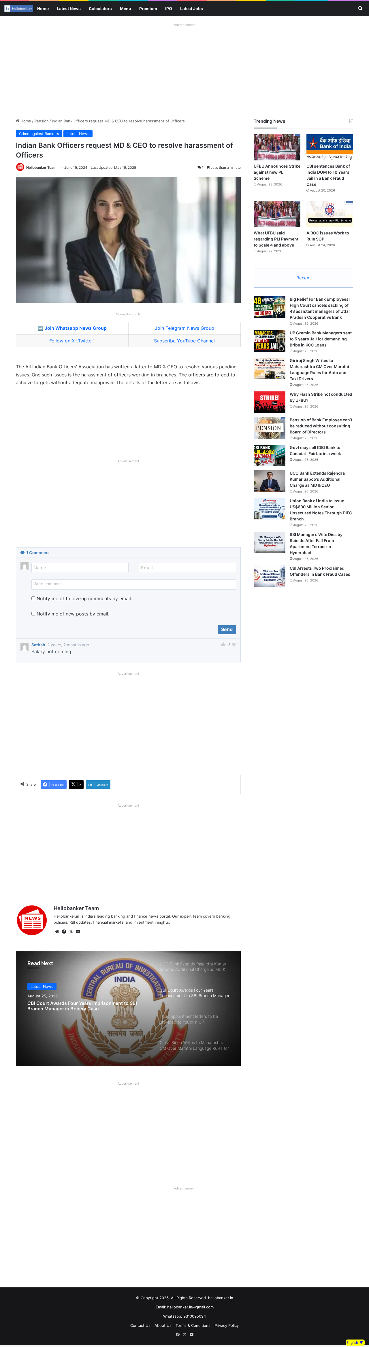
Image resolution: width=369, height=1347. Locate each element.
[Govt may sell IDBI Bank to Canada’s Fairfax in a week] (269, 455)
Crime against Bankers (39, 133)
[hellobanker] (18, 8)
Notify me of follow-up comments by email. (84, 598)
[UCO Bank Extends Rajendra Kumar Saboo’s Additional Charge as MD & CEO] (269, 481)
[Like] (223, 645)
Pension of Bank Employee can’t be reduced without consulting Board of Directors (321, 425)
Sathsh (38, 644)
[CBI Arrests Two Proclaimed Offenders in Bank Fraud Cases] (269, 576)
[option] (128, 1008)
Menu (125, 8)
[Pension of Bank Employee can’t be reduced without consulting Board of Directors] (269, 428)
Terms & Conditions (193, 1325)
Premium (148, 8)
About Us (163, 1325)
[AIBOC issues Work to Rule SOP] (329, 214)
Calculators (100, 8)
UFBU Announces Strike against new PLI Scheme (277, 172)
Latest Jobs (191, 8)
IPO (168, 8)
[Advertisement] (184, 69)
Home (43, 8)
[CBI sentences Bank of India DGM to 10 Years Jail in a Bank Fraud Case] (329, 147)
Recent (303, 278)
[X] (70, 931)
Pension (41, 121)
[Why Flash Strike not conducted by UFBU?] (269, 402)
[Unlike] (234, 645)
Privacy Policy (226, 1325)
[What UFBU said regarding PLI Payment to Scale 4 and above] (277, 214)
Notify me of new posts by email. (73, 614)
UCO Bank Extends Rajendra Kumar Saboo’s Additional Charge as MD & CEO (317, 479)
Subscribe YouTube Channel (184, 341)
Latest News (69, 8)
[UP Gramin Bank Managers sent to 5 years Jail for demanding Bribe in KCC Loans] (269, 341)
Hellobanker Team (41, 167)
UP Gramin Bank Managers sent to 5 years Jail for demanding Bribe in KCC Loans (321, 338)
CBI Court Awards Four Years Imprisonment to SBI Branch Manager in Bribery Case (82, 1006)
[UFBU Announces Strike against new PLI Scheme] (277, 147)
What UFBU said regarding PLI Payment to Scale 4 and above (276, 238)
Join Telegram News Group (184, 328)
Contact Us (140, 1325)
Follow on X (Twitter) (72, 341)
